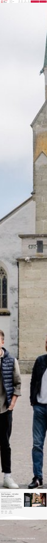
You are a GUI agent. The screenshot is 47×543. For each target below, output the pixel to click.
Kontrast (29, 2)
